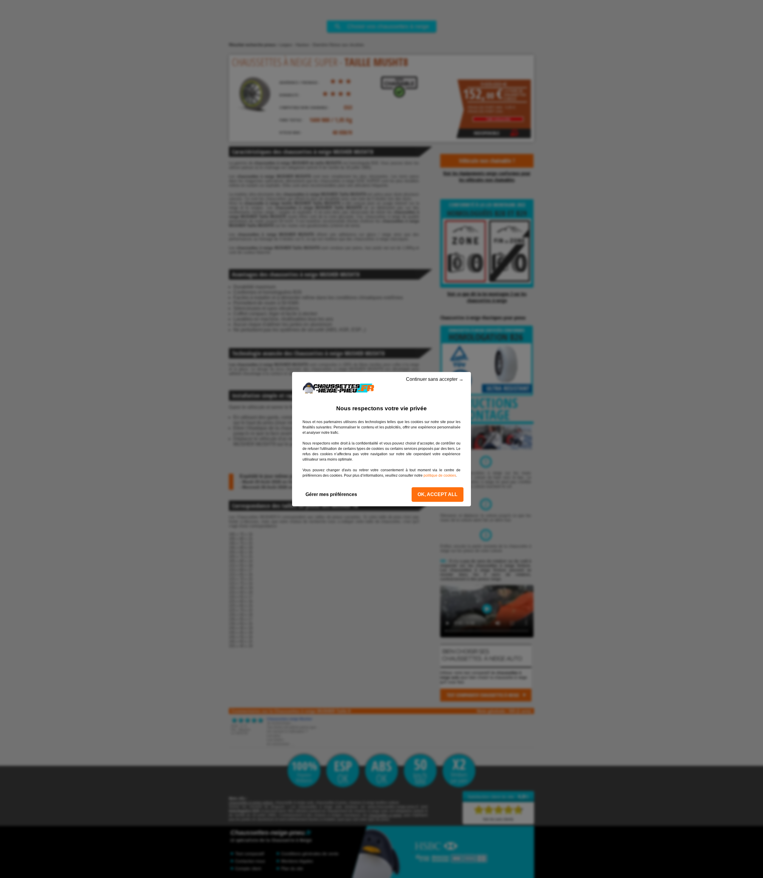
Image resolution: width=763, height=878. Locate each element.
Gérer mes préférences (331, 494)
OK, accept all (438, 494)
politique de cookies (440, 475)
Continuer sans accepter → (434, 379)
